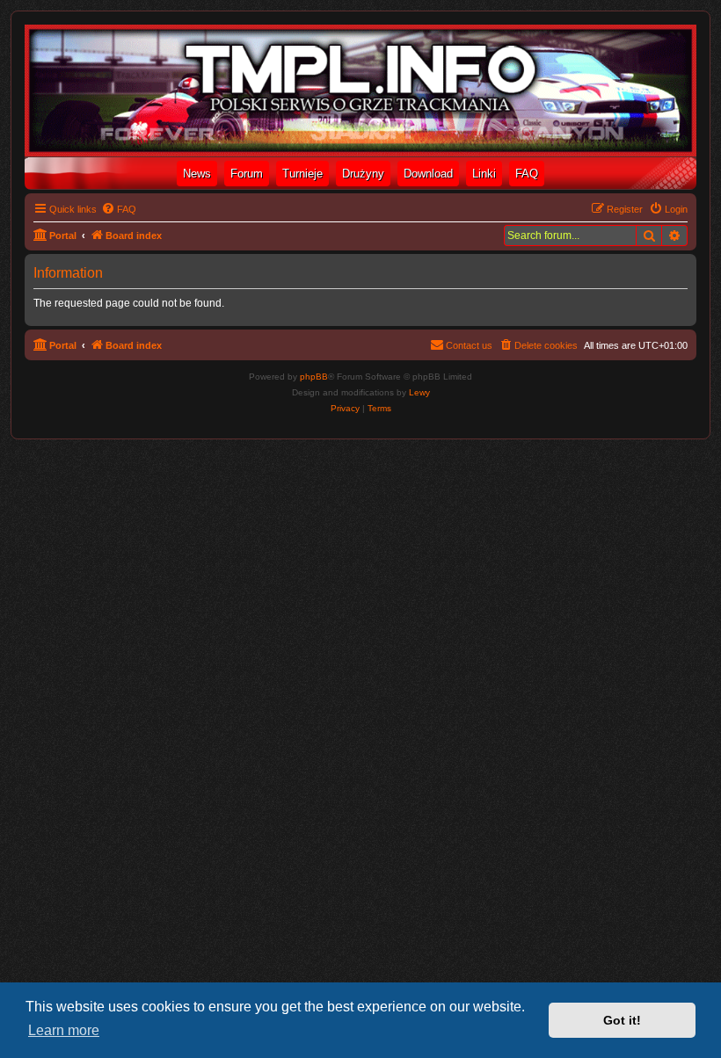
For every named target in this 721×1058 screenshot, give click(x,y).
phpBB (314, 376)
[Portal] (360, 90)
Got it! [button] (622, 1020)
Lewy (419, 392)
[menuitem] (118, 209)
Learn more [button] (63, 1030)
